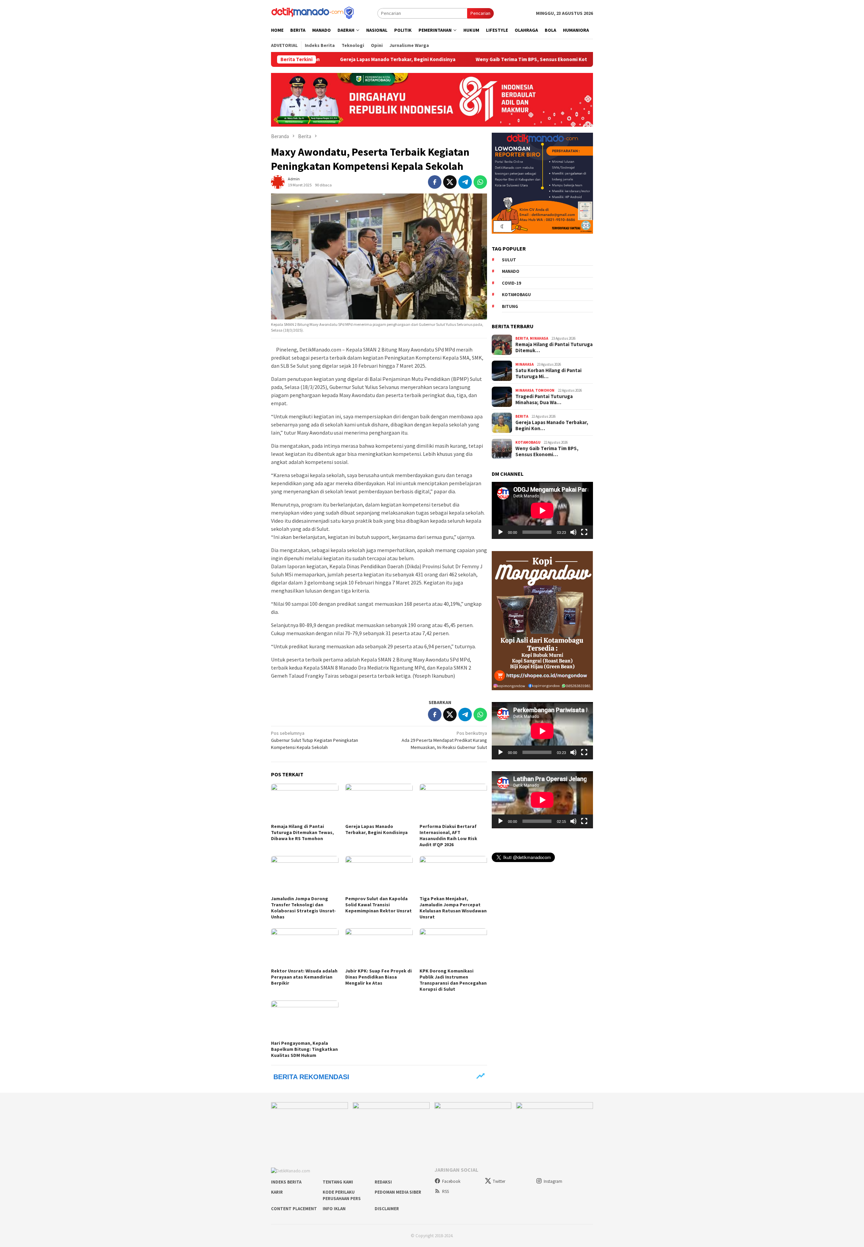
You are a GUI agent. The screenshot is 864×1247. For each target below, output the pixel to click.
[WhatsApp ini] (480, 182)
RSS (445, 1191)
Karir (277, 1192)
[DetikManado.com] (313, 12)
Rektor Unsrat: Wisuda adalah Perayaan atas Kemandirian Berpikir (304, 977)
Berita (521, 338)
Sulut (509, 260)
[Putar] (500, 532)
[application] (542, 510)
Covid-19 (511, 283)
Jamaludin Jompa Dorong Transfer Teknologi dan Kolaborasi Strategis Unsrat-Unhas (303, 907)
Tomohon (545, 390)
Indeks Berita (286, 1182)
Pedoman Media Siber (398, 1192)
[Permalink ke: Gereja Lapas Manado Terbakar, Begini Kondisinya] (379, 803)
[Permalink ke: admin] (278, 181)
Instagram (553, 1181)
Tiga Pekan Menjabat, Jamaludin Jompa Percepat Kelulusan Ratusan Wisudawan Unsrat (453, 907)
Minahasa (539, 338)
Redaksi (383, 1182)
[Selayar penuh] (584, 532)
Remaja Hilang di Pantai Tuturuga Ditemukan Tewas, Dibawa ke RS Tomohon (302, 832)
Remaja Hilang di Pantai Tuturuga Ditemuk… (554, 347)
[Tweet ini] (450, 182)
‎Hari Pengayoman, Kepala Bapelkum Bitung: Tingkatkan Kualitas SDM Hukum (304, 1049)
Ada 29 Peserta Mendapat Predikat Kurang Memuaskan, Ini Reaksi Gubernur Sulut (444, 740)
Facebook (451, 1181)
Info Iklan (334, 1209)
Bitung (510, 306)
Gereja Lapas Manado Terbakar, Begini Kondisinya (341, 59)
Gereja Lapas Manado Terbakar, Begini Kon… (551, 425)
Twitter (499, 1181)
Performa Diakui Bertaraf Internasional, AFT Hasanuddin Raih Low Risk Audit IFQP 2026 (448, 835)
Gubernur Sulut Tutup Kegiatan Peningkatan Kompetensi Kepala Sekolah (314, 740)
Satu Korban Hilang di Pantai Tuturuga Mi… (548, 373)
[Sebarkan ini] (434, 182)
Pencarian (480, 13)
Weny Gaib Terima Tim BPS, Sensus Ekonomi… (546, 451)
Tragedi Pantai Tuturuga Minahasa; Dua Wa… (544, 399)
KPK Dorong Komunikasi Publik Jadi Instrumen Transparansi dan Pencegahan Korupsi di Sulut (453, 980)
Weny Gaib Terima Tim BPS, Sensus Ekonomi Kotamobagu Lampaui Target (504, 59)
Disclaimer (387, 1209)
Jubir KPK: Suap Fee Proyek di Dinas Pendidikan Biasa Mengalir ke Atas (378, 977)
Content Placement (294, 1209)
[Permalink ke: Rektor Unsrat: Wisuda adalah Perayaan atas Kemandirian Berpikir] (305, 947)
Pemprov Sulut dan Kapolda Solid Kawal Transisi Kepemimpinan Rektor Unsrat (378, 904)
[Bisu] (573, 532)
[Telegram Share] (465, 182)
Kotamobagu (516, 294)
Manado (510, 271)
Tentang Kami (338, 1182)
